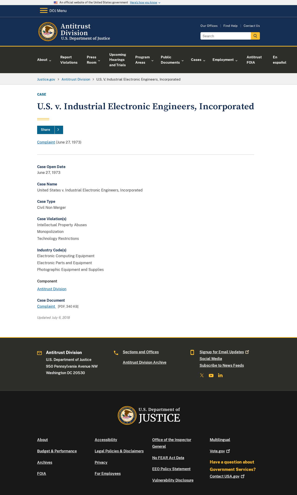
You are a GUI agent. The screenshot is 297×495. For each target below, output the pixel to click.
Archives (44, 462)
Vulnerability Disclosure (173, 480)
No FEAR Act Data (168, 458)
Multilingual (220, 440)
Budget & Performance (57, 451)
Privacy (101, 462)
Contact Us (252, 26)
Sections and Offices (141, 352)
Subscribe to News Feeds (222, 365)
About (42, 440)
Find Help (230, 26)
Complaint (46, 142)
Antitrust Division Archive (144, 362)
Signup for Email (222, 352)
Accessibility (106, 440)
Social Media (211, 359)
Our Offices (209, 26)
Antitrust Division (51, 289)
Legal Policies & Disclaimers (119, 451)
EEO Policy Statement (171, 469)
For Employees (108, 473)
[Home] (75, 40)
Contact (224, 476)
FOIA (41, 473)
